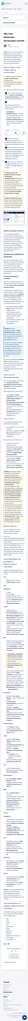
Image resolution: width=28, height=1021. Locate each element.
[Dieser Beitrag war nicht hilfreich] (15, 951)
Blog (4, 1003)
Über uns (5, 999)
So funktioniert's (7, 984)
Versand (19, 9)
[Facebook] (4, 944)
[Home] (6, 3)
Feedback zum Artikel (14, 957)
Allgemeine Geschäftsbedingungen (12, 1004)
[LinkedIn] (8, 944)
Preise (5, 988)
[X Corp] (6, 944)
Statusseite (6, 986)
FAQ (15, 9)
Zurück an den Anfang (9, 962)
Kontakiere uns (7, 1001)
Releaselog (6, 990)
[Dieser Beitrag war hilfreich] (12, 951)
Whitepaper (6, 994)
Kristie (9, 45)
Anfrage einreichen (14, 954)
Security (5, 1006)
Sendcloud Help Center (6, 9)
